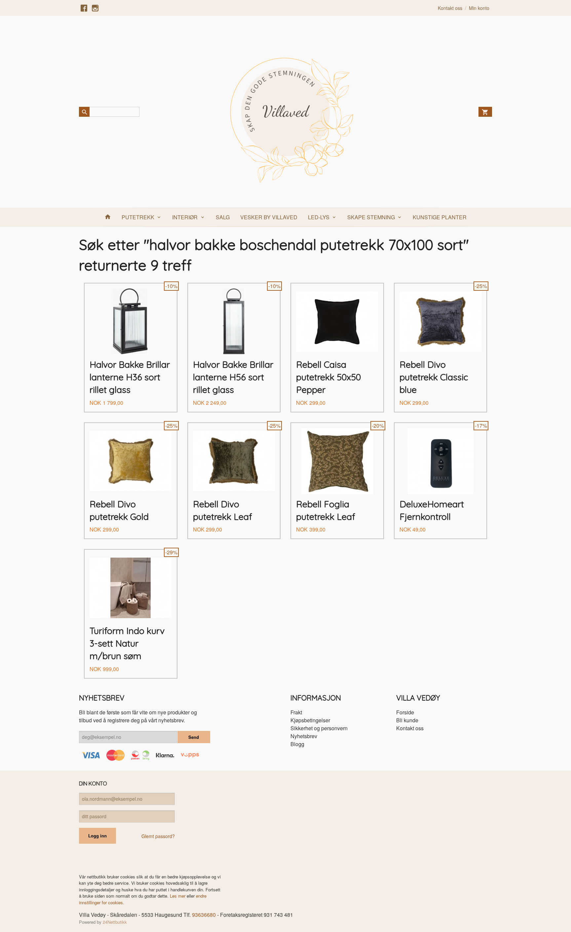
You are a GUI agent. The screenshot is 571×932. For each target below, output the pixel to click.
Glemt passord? (158, 836)
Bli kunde (407, 720)
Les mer (178, 896)
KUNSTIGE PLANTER (440, 217)
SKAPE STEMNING (371, 217)
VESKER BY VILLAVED (268, 217)
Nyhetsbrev (303, 736)
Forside (405, 712)
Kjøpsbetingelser (310, 720)
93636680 (204, 914)
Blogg (297, 744)
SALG (223, 217)
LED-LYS (318, 217)
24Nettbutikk (115, 922)
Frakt (296, 712)
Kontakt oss (410, 728)
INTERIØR (185, 217)
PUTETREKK (138, 217)
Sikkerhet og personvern (319, 728)
